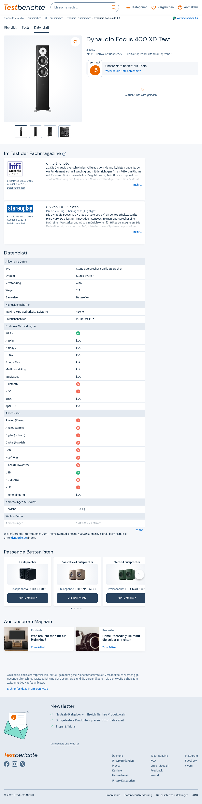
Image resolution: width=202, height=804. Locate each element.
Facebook (191, 760)
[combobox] (80, 7)
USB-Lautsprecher (53, 18)
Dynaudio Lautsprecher (78, 18)
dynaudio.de (19, 537)
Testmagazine (159, 755)
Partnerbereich (121, 775)
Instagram (191, 755)
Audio (20, 18)
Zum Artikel (38, 647)
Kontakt (156, 775)
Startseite (9, 18)
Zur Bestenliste (32, 598)
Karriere (117, 770)
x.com (189, 765)
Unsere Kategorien (123, 780)
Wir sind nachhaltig (187, 18)
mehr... (137, 184)
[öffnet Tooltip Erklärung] (64, 154)
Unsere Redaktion (123, 760)
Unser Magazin (160, 765)
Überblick (10, 27)
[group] (35, 131)
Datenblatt (41, 27)
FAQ (153, 760)
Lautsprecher (34, 18)
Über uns (117, 755)
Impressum (114, 795)
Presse (116, 765)
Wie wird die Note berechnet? (123, 71)
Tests (25, 27)
